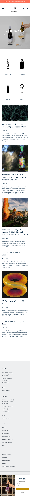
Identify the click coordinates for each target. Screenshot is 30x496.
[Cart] (27, 9)
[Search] (23, 9)
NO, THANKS (22, 492)
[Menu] (3, 9)
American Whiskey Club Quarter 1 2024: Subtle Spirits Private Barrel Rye (14, 177)
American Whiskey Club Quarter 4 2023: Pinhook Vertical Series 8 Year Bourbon (15, 232)
